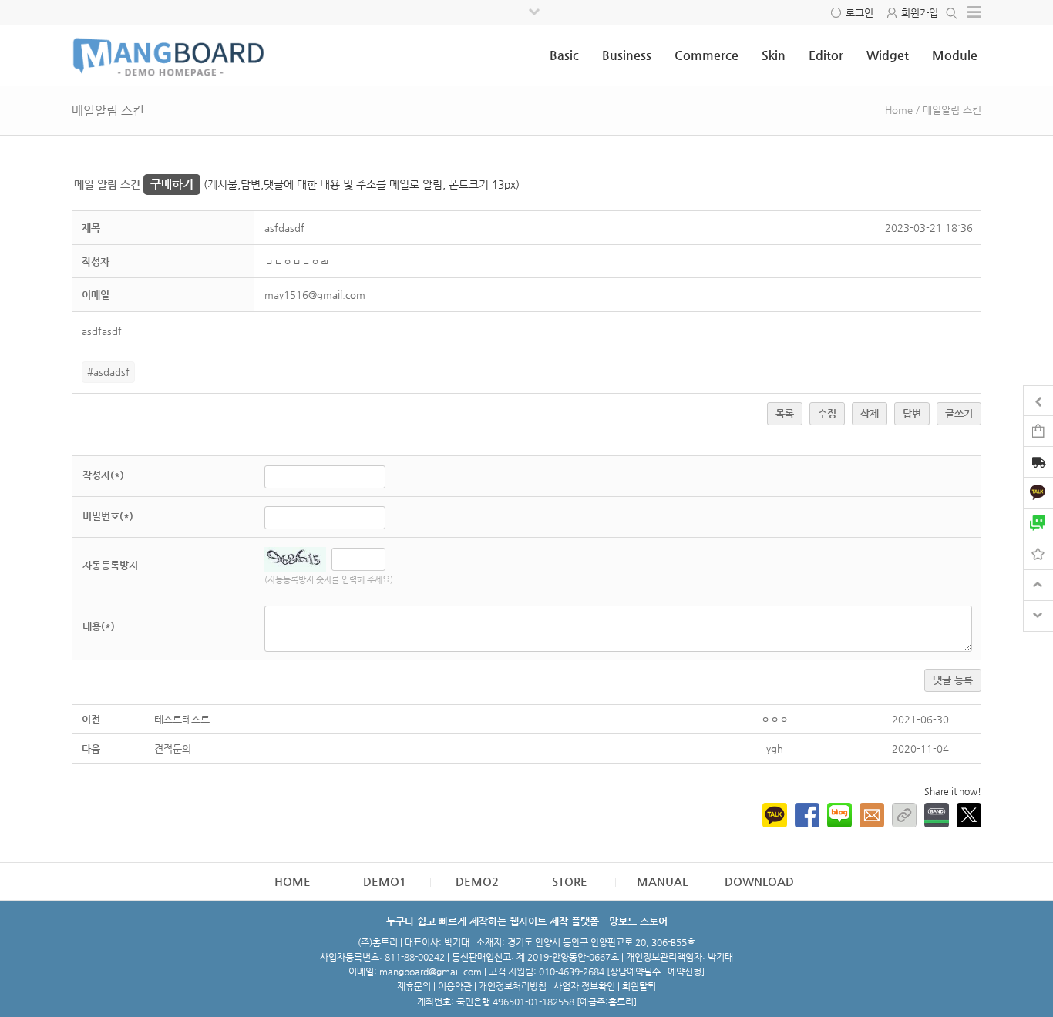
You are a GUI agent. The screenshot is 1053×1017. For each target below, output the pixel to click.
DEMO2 (477, 881)
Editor (826, 55)
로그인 (859, 12)
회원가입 (919, 12)
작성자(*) (103, 475)
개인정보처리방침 (513, 986)
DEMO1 (384, 881)
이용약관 (455, 986)
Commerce (706, 55)
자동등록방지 (110, 565)
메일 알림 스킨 (133, 184)
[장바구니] (1038, 430)
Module (954, 55)
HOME (292, 881)
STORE (569, 881)
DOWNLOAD (759, 881)
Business (626, 55)
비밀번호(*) (107, 516)
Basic (564, 55)
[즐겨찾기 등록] (1038, 553)
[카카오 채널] (1038, 492)
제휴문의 (414, 986)
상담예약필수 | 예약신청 (655, 971)
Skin (774, 55)
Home (899, 110)
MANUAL (662, 881)
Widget (887, 55)
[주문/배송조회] (1038, 463)
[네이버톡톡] (1038, 523)
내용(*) (98, 626)
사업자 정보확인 (584, 986)
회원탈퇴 (639, 986)
